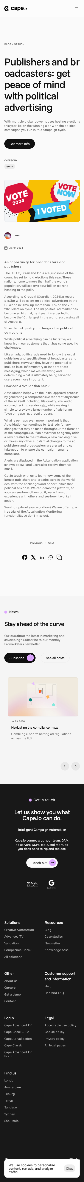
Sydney (9, 1114)
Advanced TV (13, 936)
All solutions (13, 957)
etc (44, 405)
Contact (10, 1001)
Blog (48, 930)
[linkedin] (42, 557)
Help (48, 986)
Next (51, 543)
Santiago (10, 1107)
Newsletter (52, 943)
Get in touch (13, 475)
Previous (36, 543)
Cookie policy (54, 1032)
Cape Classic (13, 1045)
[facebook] (25, 557)
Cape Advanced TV (18, 1025)
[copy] (59, 557)
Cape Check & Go (17, 1032)
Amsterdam (12, 1087)
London (10, 1080)
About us (10, 981)
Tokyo (8, 1101)
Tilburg (9, 1094)
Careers (10, 987)
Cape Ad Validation (18, 1039)
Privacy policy (54, 1039)
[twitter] (33, 557)
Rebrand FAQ (54, 993)
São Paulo (11, 1121)
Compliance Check (18, 950)
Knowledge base (56, 950)
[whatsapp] (50, 557)
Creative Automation (19, 930)
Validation (11, 943)
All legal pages (55, 1045)
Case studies (54, 936)
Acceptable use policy (60, 1025)
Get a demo (12, 994)
